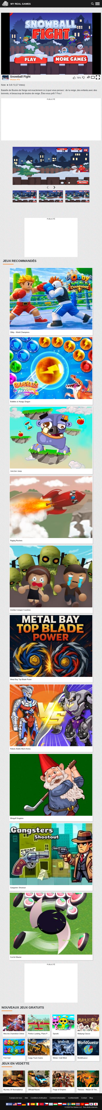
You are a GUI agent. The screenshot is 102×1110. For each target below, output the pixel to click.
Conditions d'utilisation (39, 1098)
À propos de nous (15, 1098)
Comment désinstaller (57, 1098)
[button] (25, 202)
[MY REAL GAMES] (6, 3)
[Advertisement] (51, 119)
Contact (84, 1098)
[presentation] (48, 187)
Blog (91, 1098)
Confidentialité (73, 1098)
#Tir (18, 80)
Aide (26, 1098)
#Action (13, 80)
